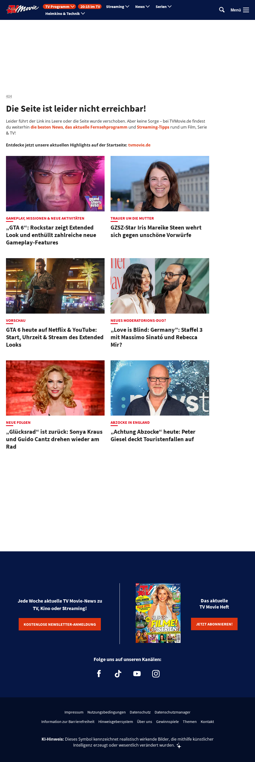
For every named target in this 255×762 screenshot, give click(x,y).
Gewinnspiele (167, 721)
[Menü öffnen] (246, 10)
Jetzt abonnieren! (214, 623)
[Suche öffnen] (222, 10)
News (140, 6)
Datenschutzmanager (173, 712)
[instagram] (155, 673)
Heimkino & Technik (62, 13)
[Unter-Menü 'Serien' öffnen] (170, 6)
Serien (161, 6)
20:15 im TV (90, 6)
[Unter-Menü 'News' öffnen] (148, 6)
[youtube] (136, 673)
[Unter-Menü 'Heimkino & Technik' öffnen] (83, 13)
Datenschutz (140, 712)
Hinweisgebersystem (115, 721)
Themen (190, 721)
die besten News (47, 127)
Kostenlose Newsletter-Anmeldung (60, 624)
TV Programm (57, 6)
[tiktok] (118, 673)
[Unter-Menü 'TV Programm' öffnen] (72, 6)
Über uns (144, 721)
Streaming (115, 6)
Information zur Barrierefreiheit (67, 721)
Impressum (73, 712)
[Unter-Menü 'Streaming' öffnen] (127, 6)
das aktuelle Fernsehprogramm (96, 127)
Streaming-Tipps (153, 127)
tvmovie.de (139, 145)
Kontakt (207, 721)
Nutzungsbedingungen (106, 712)
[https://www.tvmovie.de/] (22, 9)
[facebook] (99, 673)
